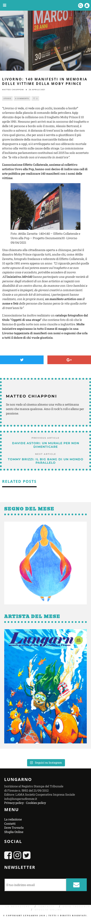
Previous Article (45, 438)
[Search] (80, 5)
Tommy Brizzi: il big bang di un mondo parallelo (45, 461)
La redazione (13, 819)
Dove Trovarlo (14, 828)
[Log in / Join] (87, 5)
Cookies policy (36, 803)
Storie (7, 98)
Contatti (9, 823)
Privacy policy (14, 803)
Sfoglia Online (13, 832)
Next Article (45, 454)
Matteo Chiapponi (13, 89)
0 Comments (22, 98)
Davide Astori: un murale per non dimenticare (45, 445)
